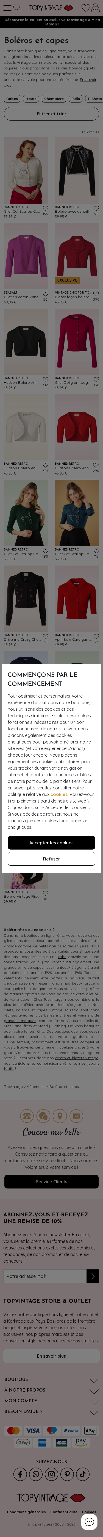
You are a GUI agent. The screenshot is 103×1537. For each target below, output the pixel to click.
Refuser (51, 859)
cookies (59, 794)
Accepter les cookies (51, 842)
